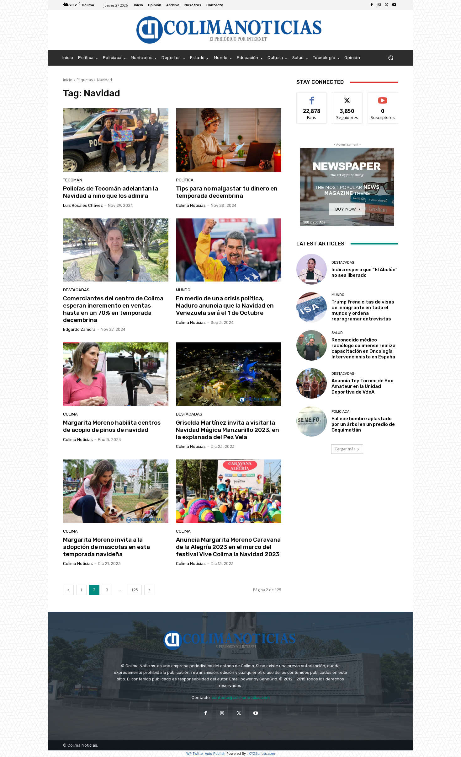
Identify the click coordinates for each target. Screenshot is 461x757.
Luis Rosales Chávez (83, 205)
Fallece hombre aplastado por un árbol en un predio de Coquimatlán (363, 424)
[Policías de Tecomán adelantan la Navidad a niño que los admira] (115, 140)
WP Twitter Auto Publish (205, 753)
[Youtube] (394, 5)
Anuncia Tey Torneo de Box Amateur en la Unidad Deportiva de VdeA (362, 386)
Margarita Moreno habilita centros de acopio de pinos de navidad (112, 426)
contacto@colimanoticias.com (241, 697)
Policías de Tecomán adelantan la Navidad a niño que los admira (110, 192)
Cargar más (345, 449)
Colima (70, 414)
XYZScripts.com (262, 753)
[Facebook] (371, 5)
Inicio (67, 80)
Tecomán (72, 180)
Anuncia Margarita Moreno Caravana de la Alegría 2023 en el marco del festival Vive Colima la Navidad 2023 (228, 547)
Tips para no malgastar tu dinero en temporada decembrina (227, 192)
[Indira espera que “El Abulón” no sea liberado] (311, 269)
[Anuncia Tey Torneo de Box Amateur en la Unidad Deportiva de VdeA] (311, 383)
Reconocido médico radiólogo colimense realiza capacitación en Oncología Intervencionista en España (363, 348)
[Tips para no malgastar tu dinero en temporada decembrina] (228, 140)
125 (134, 590)
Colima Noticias (191, 205)
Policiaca (340, 411)
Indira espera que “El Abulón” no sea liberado (364, 272)
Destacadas (76, 290)
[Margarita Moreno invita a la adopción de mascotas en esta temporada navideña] (115, 491)
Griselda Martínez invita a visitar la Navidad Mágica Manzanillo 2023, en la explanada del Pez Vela (227, 430)
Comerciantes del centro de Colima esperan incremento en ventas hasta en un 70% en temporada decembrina (113, 309)
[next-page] (149, 590)
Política (184, 180)
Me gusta (311, 97)
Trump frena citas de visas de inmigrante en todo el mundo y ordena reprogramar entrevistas (362, 310)
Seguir (347, 97)
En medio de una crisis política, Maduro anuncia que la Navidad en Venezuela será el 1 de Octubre (225, 305)
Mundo (183, 290)
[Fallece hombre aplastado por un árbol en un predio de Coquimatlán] (311, 421)
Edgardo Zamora (79, 329)
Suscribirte (383, 97)
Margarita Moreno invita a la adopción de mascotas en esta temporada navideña (106, 547)
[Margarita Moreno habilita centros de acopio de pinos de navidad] (115, 374)
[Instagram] (379, 5)
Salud (337, 333)
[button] (390, 58)
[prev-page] (68, 590)
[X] (386, 5)
